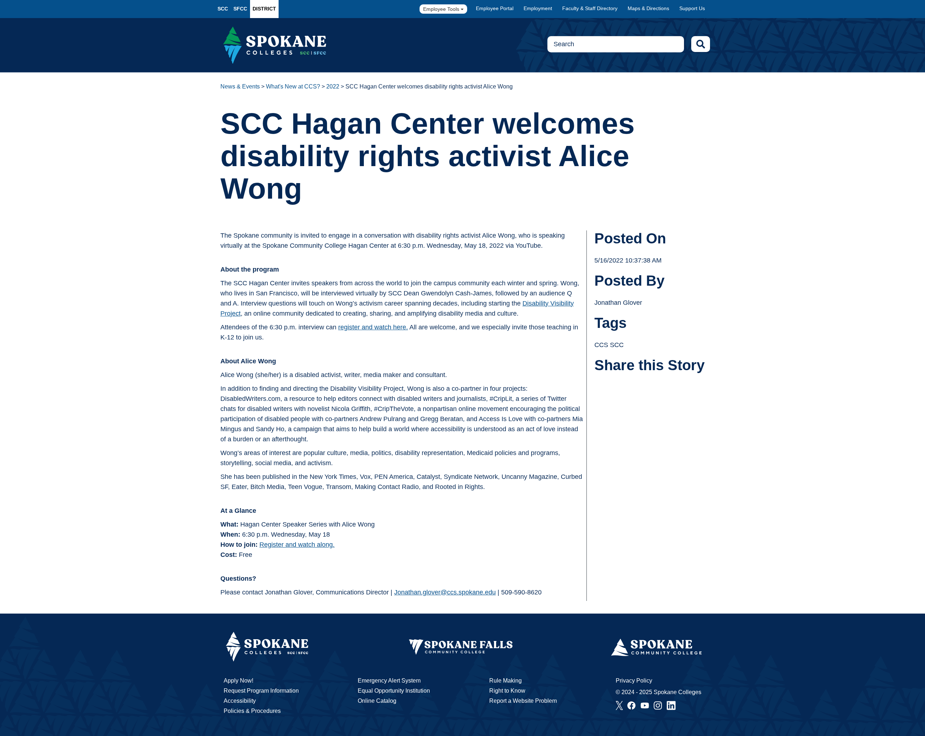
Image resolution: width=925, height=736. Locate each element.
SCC (223, 9)
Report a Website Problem (523, 701)
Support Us (692, 8)
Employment (538, 8)
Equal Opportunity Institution (394, 691)
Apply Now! (238, 680)
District (264, 9)
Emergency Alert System (389, 680)
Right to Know (507, 691)
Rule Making (505, 680)
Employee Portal (494, 8)
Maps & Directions (648, 8)
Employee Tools (442, 9)
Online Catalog (377, 701)
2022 (332, 86)
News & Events (240, 86)
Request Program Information (261, 691)
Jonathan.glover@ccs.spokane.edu (445, 592)
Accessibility (240, 701)
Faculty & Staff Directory (590, 8)
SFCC (240, 9)
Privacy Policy (634, 680)
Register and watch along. (297, 544)
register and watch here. (373, 327)
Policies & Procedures (252, 711)
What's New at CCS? (293, 86)
